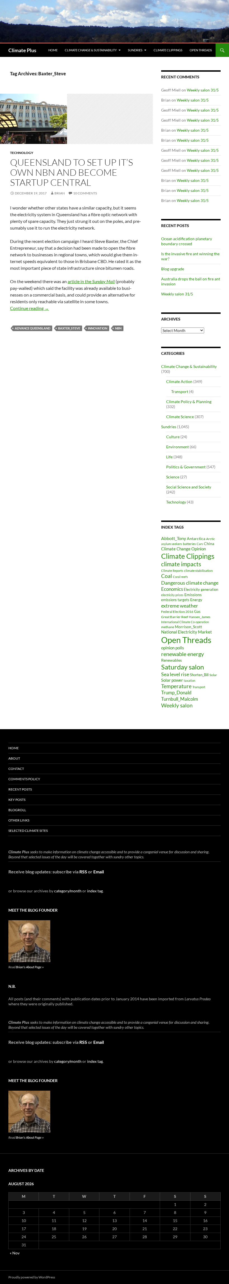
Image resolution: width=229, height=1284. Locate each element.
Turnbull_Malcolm (179, 699)
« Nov (15, 1253)
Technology (21, 153)
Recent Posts (20, 789)
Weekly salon (177, 705)
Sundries (135, 50)
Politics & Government (186, 466)
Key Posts (16, 800)
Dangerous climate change (189, 583)
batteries (189, 544)
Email (98, 871)
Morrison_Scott (188, 626)
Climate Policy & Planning (188, 401)
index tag (95, 890)
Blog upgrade (172, 268)
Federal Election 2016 (177, 611)
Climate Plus (22, 50)
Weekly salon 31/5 (203, 90)
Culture (173, 436)
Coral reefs (180, 577)
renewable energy (182, 654)
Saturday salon (182, 667)
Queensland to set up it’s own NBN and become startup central (71, 172)
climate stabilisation (198, 570)
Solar (213, 675)
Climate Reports (172, 570)
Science (172, 476)
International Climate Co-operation (185, 622)
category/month (68, 890)
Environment (177, 446)
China (209, 543)
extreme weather (179, 606)
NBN (118, 328)
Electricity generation (201, 589)
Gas (197, 612)
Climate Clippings (168, 50)
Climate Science (180, 416)
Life (169, 456)
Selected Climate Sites (28, 830)
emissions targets (175, 600)
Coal (166, 576)
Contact (16, 769)
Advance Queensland (32, 328)
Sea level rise (175, 674)
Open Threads (201, 50)
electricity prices (172, 595)
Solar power (172, 680)
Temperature (176, 686)
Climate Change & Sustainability (91, 50)
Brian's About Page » (30, 967)
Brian (59, 193)
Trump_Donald (176, 692)
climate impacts (181, 564)
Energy (196, 600)
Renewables (171, 660)
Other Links (18, 820)
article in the (91, 281)
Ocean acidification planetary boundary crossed (186, 241)
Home (53, 50)
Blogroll (17, 810)
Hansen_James (199, 617)
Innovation (97, 328)
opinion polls (172, 647)
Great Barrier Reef (174, 617)
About (14, 758)
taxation (189, 680)
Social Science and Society (188, 487)
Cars (200, 544)
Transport (179, 391)
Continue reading (29, 308)
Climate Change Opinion (183, 548)
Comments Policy (24, 779)
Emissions (193, 594)
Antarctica (196, 538)
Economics (172, 589)
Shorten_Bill (199, 675)
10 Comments (85, 193)
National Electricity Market (186, 631)
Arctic (210, 539)
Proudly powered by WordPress (31, 1277)
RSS (83, 871)
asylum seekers (171, 544)
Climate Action (179, 381)
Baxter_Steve (69, 328)
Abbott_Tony (173, 538)
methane (167, 627)
